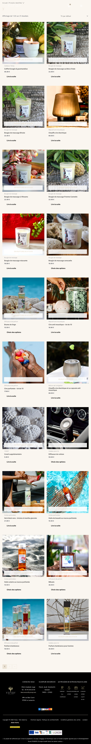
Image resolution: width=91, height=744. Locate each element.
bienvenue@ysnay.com (28, 692)
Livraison (85, 720)
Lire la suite (11, 76)
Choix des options (58, 268)
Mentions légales (36, 720)
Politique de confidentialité (50, 720)
